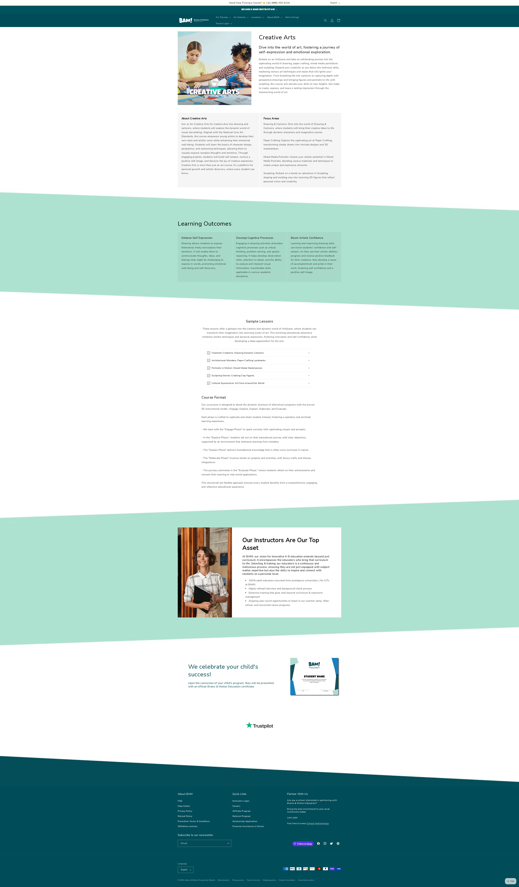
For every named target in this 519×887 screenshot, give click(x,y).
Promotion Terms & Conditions (194, 821)
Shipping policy (269, 880)
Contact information (287, 880)
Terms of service (253, 880)
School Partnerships (318, 823)
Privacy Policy (185, 811)
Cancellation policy (306, 880)
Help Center (184, 806)
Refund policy (223, 880)
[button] (223, 17)
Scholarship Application (244, 821)
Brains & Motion (191, 880)
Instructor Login (240, 800)
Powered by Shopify (207, 880)
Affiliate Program (241, 811)
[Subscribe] (228, 843)
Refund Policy (185, 816)
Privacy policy (238, 880)
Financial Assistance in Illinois (248, 826)
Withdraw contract (187, 826)
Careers (236, 806)
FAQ (180, 800)
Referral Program (241, 816)
